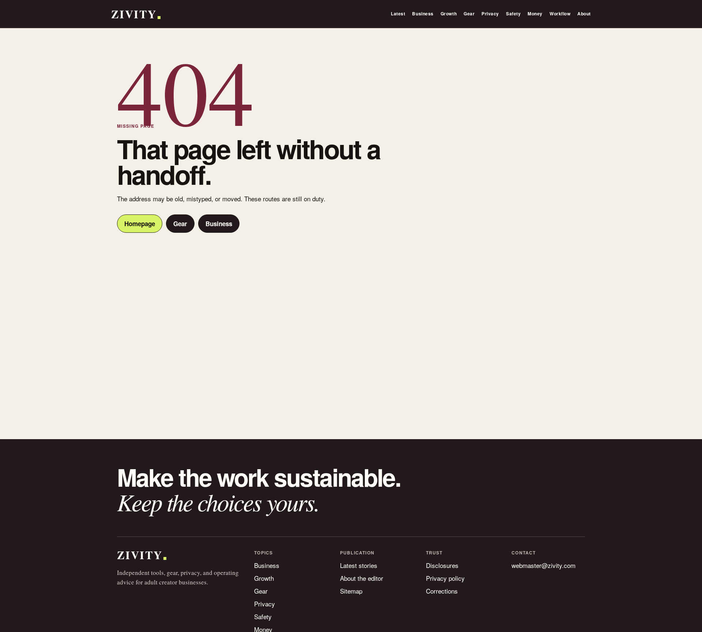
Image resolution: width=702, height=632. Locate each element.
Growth (449, 13)
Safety (513, 13)
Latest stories (358, 565)
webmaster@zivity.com (543, 565)
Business (422, 13)
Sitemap (351, 590)
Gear (469, 13)
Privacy (490, 13)
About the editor (361, 578)
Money (535, 13)
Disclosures (442, 565)
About (584, 13)
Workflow (560, 13)
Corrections (442, 590)
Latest (398, 13)
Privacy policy (445, 578)
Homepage (139, 223)
